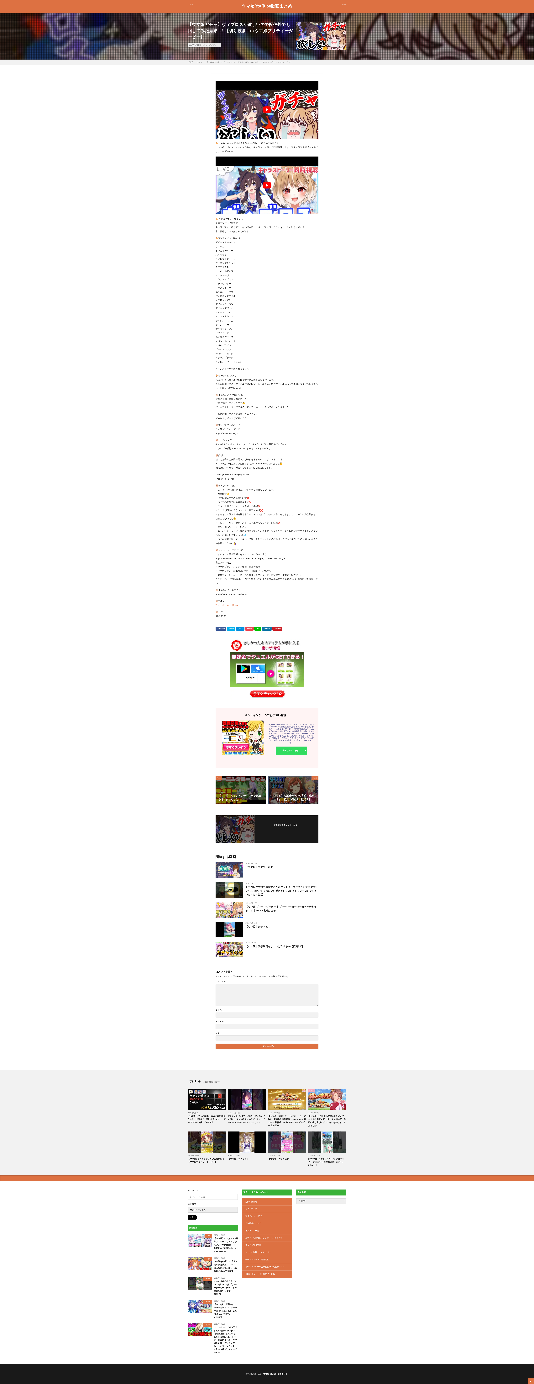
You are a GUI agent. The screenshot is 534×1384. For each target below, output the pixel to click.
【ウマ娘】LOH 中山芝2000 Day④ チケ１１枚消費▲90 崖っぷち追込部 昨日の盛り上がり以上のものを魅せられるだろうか (327, 1121)
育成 (209, 1259)
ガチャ (204, 45)
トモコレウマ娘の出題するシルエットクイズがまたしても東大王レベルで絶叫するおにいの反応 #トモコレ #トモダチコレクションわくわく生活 (281, 891)
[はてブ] (240, 629)
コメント (221, 982)
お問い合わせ (251, 1202)
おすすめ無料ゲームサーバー (258, 1252)
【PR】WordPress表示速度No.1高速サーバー (265, 1267)
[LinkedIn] (267, 629)
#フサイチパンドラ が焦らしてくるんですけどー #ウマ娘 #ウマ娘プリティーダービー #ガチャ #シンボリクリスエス (246, 1119)
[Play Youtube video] (267, 110)
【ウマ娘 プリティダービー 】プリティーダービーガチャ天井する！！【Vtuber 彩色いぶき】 (281, 909)
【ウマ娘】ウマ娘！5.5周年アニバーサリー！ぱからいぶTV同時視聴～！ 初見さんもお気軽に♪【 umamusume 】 (226, 1245)
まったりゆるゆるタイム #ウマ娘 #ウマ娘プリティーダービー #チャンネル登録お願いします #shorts (226, 1287)
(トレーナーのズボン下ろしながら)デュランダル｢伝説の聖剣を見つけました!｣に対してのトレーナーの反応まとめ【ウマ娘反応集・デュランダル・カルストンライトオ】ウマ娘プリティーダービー (225, 1340)
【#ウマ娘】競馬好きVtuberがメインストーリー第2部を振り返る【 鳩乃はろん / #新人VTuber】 (225, 1310)
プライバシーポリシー (255, 1216)
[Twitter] (231, 629)
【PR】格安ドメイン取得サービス (260, 1274)
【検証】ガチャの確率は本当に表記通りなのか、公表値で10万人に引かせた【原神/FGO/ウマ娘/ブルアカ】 (207, 1119)
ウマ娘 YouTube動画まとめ (267, 6)
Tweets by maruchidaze (227, 605)
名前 (219, 1010)
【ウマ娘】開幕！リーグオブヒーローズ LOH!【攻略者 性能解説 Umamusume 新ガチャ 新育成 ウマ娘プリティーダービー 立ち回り (287, 1121)
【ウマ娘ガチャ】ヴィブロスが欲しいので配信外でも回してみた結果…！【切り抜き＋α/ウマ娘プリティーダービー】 (250, 62)
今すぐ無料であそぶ (291, 751)
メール (220, 1021)
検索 (191, 1217)
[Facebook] (221, 629)
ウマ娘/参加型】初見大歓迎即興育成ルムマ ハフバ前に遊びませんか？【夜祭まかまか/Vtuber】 (226, 1266)
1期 (209, 1236)
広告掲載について (253, 1223)
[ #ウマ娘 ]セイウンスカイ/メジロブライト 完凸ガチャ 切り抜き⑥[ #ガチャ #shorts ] (326, 1162)
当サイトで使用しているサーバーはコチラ (263, 1238)
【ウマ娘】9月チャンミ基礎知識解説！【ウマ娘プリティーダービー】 (206, 1160)
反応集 (208, 1325)
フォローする (286, 829)
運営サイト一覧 (252, 1231)
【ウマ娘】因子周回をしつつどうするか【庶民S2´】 (274, 946)
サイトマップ (251, 1209)
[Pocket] (249, 629)
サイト (218, 1033)
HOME (190, 62)
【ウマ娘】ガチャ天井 (278, 1159)
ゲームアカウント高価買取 (257, 1260)
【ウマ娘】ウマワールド (259, 867)
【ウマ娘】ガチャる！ (257, 927)
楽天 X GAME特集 (253, 1245)
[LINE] (257, 629)
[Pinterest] (277, 629)
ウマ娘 (208, 1279)
